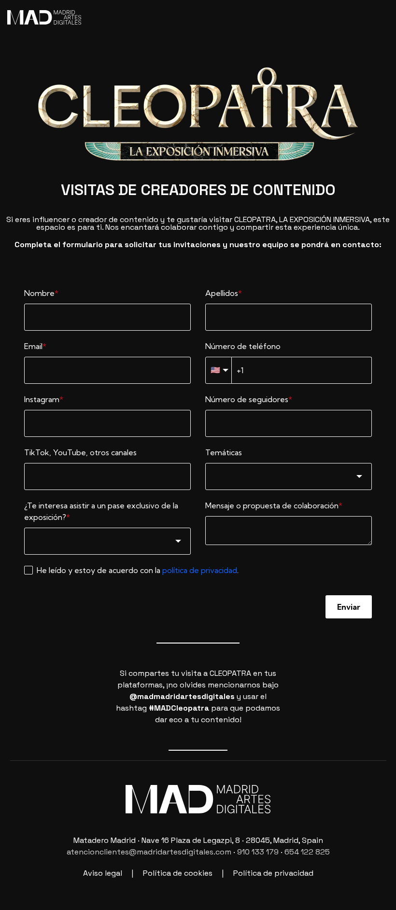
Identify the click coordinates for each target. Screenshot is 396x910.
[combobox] (288, 476)
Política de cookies (177, 873)
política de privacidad (199, 570)
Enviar (348, 607)
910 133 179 (258, 852)
